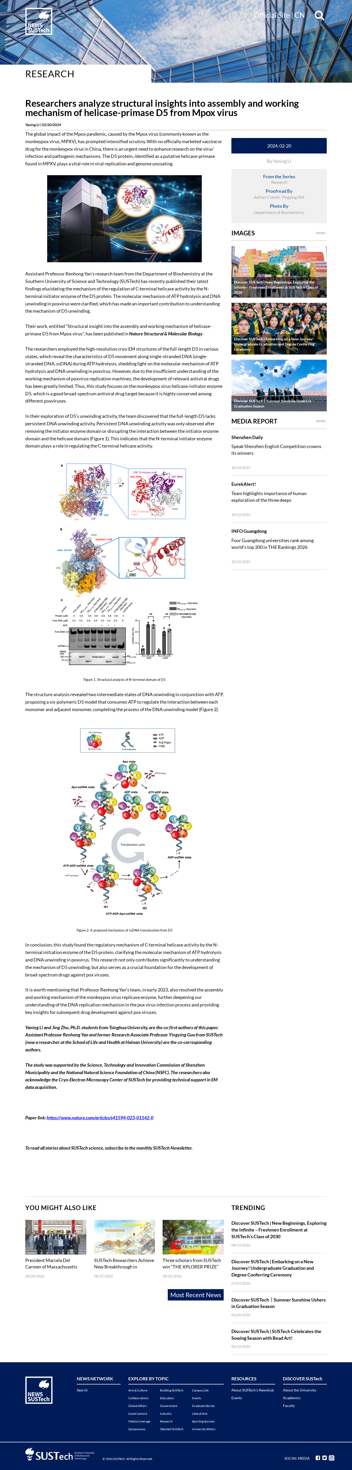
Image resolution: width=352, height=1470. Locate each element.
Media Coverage (139, 1421)
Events (196, 1398)
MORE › (321, 233)
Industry (166, 1413)
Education (167, 1398)
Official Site (272, 15)
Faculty (289, 1405)
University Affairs (203, 1429)
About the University (299, 1390)
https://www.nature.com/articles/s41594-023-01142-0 (100, 1117)
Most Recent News (195, 1294)
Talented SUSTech (171, 1429)
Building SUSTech (171, 1390)
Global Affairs (137, 1406)
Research (49, 73)
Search (82, 1390)
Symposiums (136, 1429)
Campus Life (200, 1390)
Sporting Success (203, 1421)
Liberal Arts (199, 1413)
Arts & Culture (137, 1390)
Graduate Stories (203, 1406)
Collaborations (138, 1398)
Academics (291, 1398)
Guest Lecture (137, 1413)
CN (300, 15)
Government (168, 1406)
